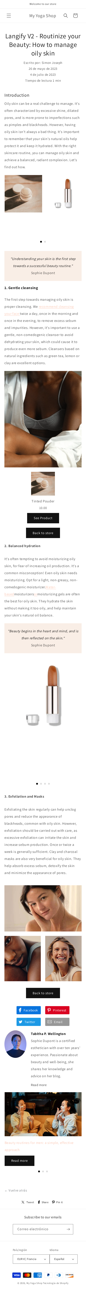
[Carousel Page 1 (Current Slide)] (41, 242)
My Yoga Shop (34, 1283)
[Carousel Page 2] (45, 242)
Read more (39, 1085)
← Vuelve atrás (15, 1190)
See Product (43, 518)
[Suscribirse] (68, 1229)
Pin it (59, 1202)
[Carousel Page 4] (49, 784)
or (35, 594)
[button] (9, 15)
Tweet (30, 1202)
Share (45, 1202)
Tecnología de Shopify (56, 1283)
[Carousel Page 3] (45, 784)
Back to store (43, 533)
